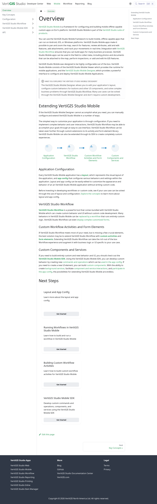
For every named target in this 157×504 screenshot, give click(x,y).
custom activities (108, 236)
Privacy (107, 469)
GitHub (60, 469)
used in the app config (111, 262)
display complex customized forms (93, 219)
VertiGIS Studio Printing (22, 481)
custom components (96, 265)
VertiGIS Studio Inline (20, 485)
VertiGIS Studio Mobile (49, 26)
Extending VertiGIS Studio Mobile (140, 13)
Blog (89, 3)
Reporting (80, 3)
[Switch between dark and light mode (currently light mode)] (130, 4)
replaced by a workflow (89, 216)
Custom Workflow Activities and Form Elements (143, 27)
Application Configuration (142, 19)
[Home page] (41, 11)
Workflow (67, 3)
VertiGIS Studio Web (20, 465)
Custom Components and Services (142, 33)
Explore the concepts (90, 193)
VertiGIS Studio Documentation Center (75, 473)
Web (49, 3)
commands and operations (75, 262)
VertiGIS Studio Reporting (22, 477)
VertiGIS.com (63, 477)
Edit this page (48, 434)
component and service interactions (90, 268)
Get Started (61, 314)
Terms (107, 465)
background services (55, 268)
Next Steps (135, 38)
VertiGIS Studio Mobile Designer (80, 70)
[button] (18, 19)
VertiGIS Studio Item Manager (24, 489)
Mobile (57, 3)
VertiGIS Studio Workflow (79, 91)
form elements (46, 239)
